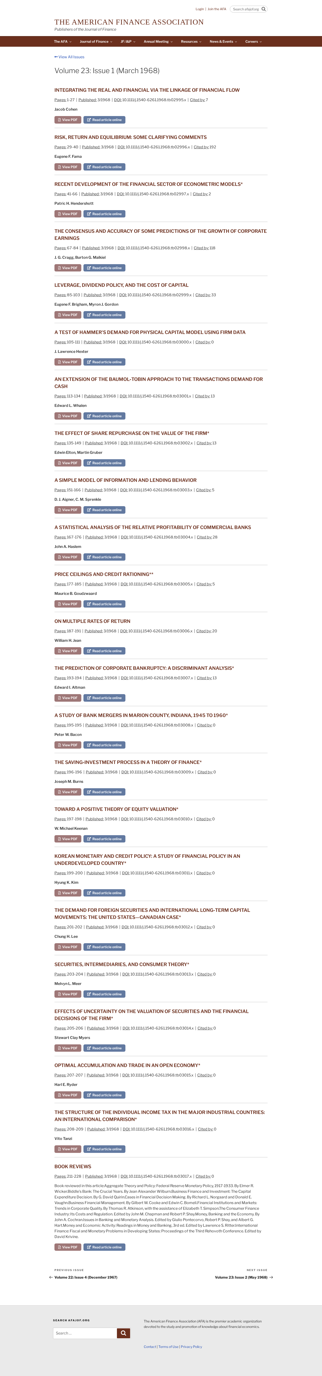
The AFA (61, 41)
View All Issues (71, 57)
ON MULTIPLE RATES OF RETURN (92, 621)
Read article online (106, 120)
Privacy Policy (191, 1347)
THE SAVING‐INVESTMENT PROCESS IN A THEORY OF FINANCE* (128, 762)
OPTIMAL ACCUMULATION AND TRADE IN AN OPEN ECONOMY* (127, 1065)
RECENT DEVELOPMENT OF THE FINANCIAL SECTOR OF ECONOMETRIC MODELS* (148, 184)
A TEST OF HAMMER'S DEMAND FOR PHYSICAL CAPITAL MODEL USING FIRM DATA (150, 332)
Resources (189, 41)
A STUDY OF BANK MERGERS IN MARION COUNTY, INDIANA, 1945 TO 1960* (141, 715)
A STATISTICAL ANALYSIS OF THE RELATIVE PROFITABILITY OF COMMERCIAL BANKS (152, 527)
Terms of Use (168, 1347)
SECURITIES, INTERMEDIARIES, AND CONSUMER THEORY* (121, 964)
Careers (251, 41)
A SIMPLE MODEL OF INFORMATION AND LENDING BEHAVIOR (125, 480)
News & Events (221, 41)
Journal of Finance (94, 41)
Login (200, 9)
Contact (150, 1347)
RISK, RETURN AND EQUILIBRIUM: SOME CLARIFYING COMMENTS (130, 137)
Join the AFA (217, 9)
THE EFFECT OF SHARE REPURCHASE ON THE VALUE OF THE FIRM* (131, 433)
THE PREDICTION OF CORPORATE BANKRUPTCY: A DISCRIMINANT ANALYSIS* (144, 668)
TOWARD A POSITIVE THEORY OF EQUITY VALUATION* (116, 809)
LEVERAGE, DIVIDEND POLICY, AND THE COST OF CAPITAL (121, 285)
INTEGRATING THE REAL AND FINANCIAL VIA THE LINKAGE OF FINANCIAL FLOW (147, 90)
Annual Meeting (156, 41)
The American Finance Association (129, 22)
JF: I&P (126, 41)
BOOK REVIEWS (72, 1166)
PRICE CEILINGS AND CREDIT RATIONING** (103, 574)
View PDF (69, 120)
